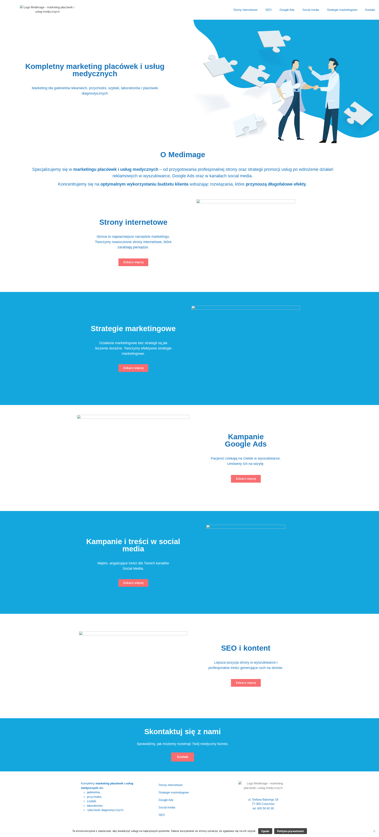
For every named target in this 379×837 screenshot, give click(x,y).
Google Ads (287, 9)
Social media (310, 9)
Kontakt (370, 9)
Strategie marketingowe (342, 9)
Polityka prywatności (290, 831)
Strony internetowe (245, 9)
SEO (268, 9)
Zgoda (265, 831)
